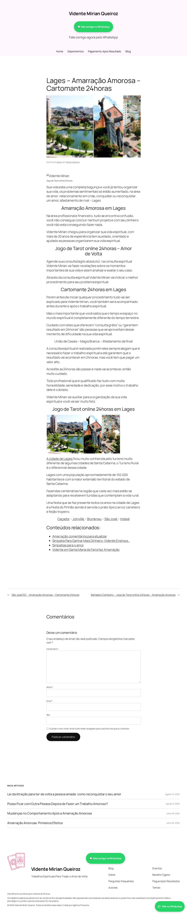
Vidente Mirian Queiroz (93, 13)
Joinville (78, 519)
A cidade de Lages (59, 458)
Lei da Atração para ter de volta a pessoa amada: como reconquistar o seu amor (64, 794)
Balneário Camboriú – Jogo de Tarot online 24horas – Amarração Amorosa (133, 595)
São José (111, 519)
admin (59, 162)
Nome (49, 687)
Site (48, 714)
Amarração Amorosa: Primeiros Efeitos (35, 823)
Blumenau (94, 519)
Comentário (52, 649)
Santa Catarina (73, 162)
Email (49, 701)
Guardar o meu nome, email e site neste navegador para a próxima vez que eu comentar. (89, 728)
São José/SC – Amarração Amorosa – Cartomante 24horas (45, 595)
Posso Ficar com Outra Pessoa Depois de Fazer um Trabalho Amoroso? (57, 804)
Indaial (125, 519)
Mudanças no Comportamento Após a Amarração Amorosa (49, 813)
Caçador (63, 519)
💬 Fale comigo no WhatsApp (93, 26)
